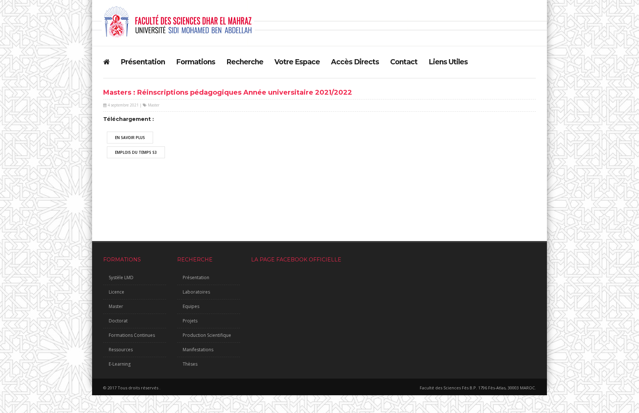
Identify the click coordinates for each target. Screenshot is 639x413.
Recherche (244, 62)
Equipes (191, 306)
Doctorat (118, 321)
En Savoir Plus (130, 137)
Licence (116, 292)
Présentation (143, 62)
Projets (190, 321)
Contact (403, 62)
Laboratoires (196, 292)
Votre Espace (297, 62)
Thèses (190, 364)
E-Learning (120, 364)
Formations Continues (132, 335)
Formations (195, 62)
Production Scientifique (207, 335)
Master (153, 105)
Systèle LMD (121, 277)
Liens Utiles (448, 62)
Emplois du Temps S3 (136, 152)
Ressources (121, 349)
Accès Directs (355, 62)
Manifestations (198, 349)
